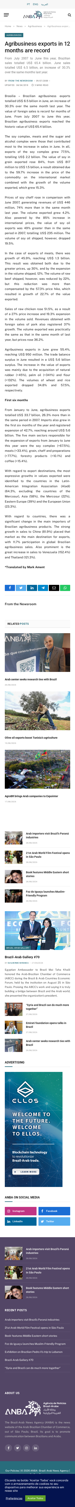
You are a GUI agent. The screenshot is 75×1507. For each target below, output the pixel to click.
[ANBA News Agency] (39, 15)
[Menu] (6, 15)
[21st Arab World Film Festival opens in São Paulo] (13, 857)
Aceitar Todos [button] (35, 1498)
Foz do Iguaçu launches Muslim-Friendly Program (35, 1343)
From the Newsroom (20, 81)
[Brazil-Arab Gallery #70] (37, 930)
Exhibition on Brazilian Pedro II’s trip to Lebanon (33, 1351)
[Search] (69, 15)
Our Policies (12, 1470)
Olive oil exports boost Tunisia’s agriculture (31, 737)
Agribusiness (14, 35)
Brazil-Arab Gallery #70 (22, 957)
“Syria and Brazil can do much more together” (33, 1368)
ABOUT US (12, 1393)
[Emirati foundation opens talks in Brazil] (13, 1027)
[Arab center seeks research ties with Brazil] (37, 652)
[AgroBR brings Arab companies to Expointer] (37, 769)
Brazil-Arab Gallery (17, 948)
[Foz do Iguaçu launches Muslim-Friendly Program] (13, 896)
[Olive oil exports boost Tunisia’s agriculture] (37, 710)
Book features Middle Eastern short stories (31, 1335)
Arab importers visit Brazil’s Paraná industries (32, 1319)
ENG (35, 4)
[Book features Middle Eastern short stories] (13, 876)
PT (28, 4)
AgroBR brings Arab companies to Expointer (31, 796)
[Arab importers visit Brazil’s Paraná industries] (13, 837)
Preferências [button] (14, 1498)
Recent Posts (16, 1310)
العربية (44, 4)
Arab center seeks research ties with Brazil (31, 679)
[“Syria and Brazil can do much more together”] (13, 1009)
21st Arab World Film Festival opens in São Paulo (34, 1327)
